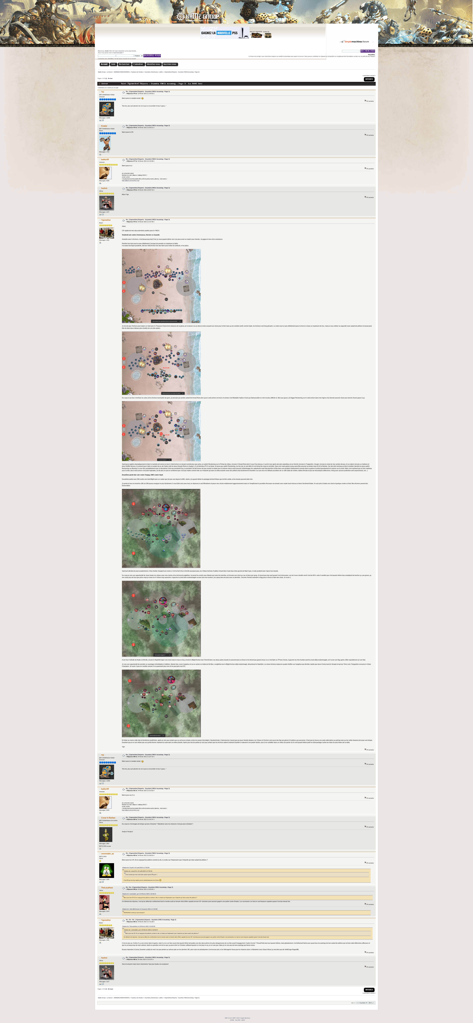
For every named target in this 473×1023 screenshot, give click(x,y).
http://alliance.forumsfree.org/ (130, 180)
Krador (104, 126)
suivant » (372, 75)
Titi (102, 92)
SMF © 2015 (236, 1018)
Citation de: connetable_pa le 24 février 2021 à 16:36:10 (139, 894)
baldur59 (105, 159)
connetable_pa (107, 854)
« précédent (366, 75)
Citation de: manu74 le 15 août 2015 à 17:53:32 (138, 871)
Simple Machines (245, 1018)
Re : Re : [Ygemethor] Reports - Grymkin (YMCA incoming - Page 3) (149, 887)
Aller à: (353, 1003)
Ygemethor (106, 220)
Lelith (160, 72)
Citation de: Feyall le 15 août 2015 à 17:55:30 (135, 867)
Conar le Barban (108, 818)
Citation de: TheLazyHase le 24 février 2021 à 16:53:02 (138, 926)
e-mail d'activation (117, 52)
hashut (104, 188)
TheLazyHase (107, 888)
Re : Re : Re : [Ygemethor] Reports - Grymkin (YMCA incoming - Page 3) (151, 920)
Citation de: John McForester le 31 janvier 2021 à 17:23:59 (139, 909)
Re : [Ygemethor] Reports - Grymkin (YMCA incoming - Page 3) (148, 91)
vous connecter (119, 51)
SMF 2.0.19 (228, 1018)
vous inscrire (132, 51)
